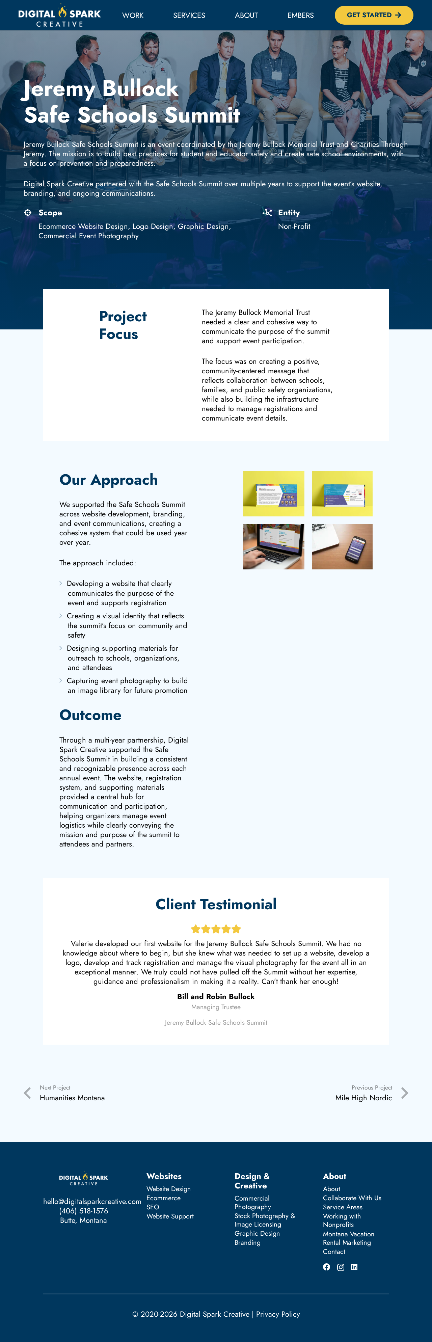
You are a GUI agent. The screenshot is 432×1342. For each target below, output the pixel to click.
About (331, 1189)
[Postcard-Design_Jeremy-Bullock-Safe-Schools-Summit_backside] (342, 493)
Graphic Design (203, 226)
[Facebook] (326, 1267)
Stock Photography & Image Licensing (265, 1220)
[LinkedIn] (354, 1267)
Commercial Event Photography (88, 235)
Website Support (170, 1216)
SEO (152, 1207)
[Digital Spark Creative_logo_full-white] (60, 15)
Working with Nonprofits (342, 1220)
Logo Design (153, 226)
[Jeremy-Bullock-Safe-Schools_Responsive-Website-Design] (342, 546)
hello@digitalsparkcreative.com (92, 1201)
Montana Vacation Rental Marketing (349, 1238)
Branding (248, 1242)
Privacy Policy (278, 1314)
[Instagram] (340, 1267)
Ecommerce (163, 1198)
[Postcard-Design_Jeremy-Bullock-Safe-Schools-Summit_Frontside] (273, 493)
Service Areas (342, 1207)
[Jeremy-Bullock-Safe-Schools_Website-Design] (273, 546)
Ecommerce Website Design (83, 226)
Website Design (168, 1189)
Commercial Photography (253, 1202)
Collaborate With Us (352, 1198)
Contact (334, 1252)
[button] (212, 15)
